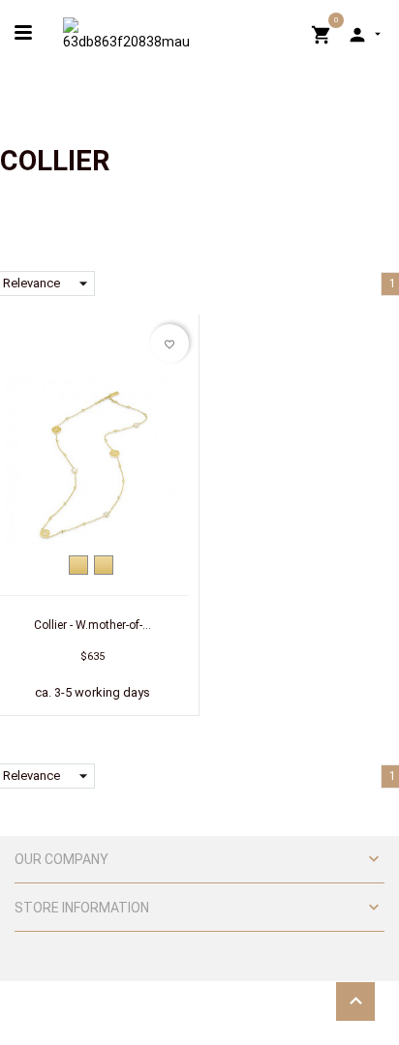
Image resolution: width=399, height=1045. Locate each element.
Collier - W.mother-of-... (92, 625)
